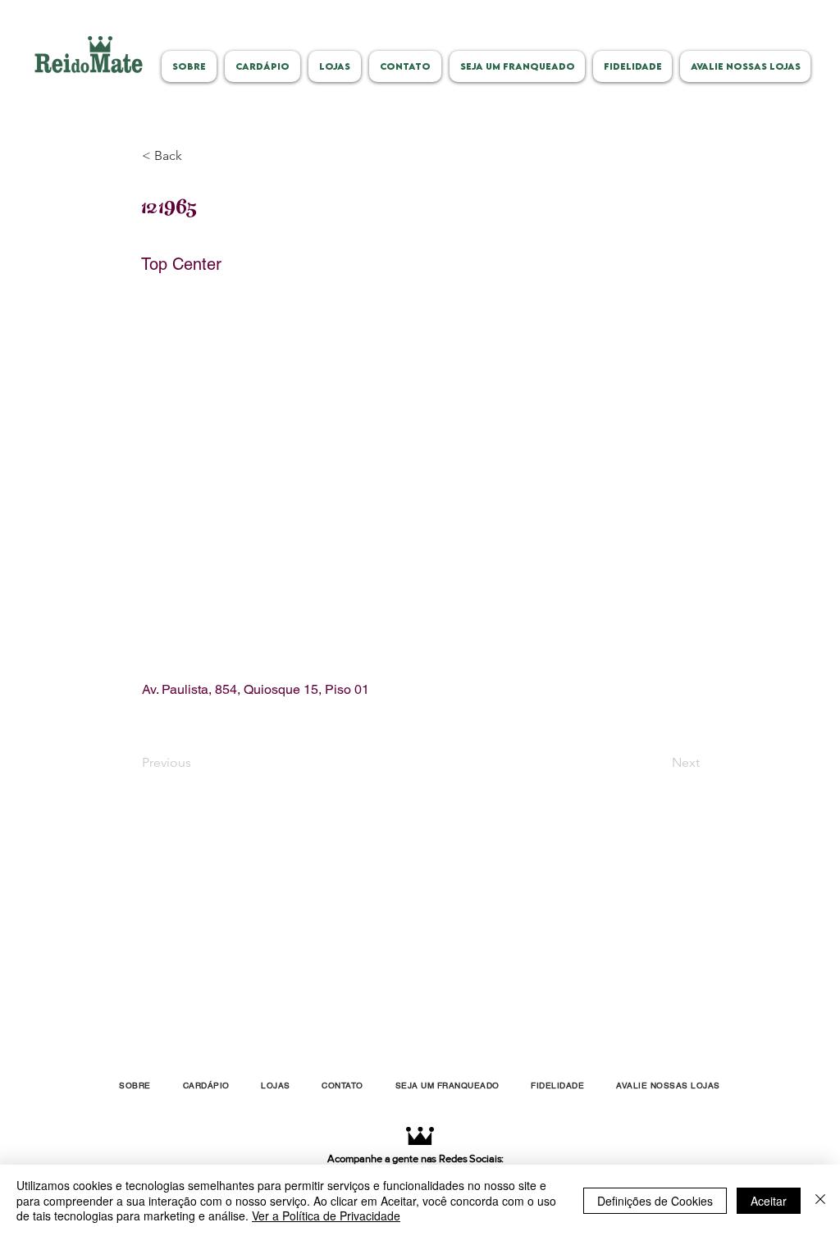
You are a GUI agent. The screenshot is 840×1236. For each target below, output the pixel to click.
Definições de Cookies (655, 1201)
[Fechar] (820, 1200)
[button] (196, 155)
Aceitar (769, 1201)
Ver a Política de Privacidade (326, 1215)
